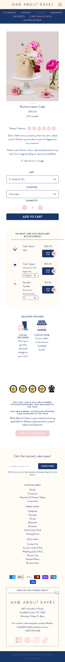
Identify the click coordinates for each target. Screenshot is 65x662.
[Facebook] (18, 642)
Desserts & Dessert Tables (32, 497)
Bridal (32, 490)
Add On (49, 253)
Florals (40, 12)
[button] (32, 66)
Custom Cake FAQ (32, 548)
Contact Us (32, 544)
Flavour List (32, 555)
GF (29, 128)
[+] (40, 207)
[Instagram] (36, 642)
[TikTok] (45, 642)
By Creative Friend (32, 658)
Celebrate (9, 12)
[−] (24, 207)
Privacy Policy (47, 654)
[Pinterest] (27, 642)
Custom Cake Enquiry (32, 433)
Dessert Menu (33, 559)
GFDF (39, 128)
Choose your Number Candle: (29, 292)
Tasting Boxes (32, 20)
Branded (56, 12)
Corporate (32, 501)
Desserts (19, 16)
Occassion (32, 493)
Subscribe (47, 466)
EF (44, 128)
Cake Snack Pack (41, 16)
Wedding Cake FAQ (33, 551)
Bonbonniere (32, 563)
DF (34, 128)
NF (49, 128)
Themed (26, 12)
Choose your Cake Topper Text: (29, 269)
